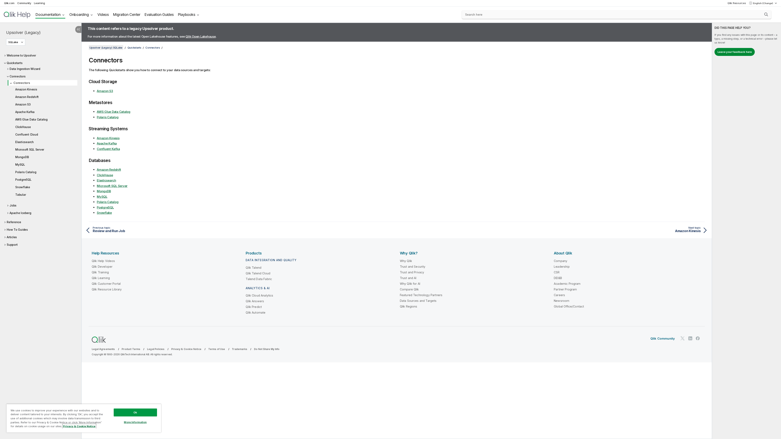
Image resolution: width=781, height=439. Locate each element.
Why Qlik (406, 261)
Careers (559, 295)
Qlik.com (9, 3)
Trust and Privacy (412, 272)
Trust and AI (408, 278)
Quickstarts (14, 63)
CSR (557, 272)
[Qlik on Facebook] (698, 338)
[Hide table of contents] (78, 29)
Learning (39, 3)
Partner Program (565, 289)
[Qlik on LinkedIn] (690, 338)
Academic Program (567, 283)
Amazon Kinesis (26, 89)
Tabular (20, 194)
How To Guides (17, 229)
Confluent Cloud (26, 134)
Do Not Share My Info (266, 349)
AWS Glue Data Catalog (31, 119)
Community (24, 3)
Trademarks (239, 349)
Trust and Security (412, 266)
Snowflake (22, 187)
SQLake (13, 42)
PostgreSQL (23, 179)
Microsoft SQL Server (29, 149)
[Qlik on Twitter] (683, 338)
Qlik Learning (101, 278)
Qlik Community (662, 338)
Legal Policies (155, 349)
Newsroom (561, 300)
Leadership (562, 266)
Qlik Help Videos (103, 261)
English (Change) (763, 3)
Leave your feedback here (735, 51)
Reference (14, 222)
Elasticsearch (24, 142)
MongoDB (22, 157)
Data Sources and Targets (418, 300)
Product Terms (131, 349)
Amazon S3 (23, 104)
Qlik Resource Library (107, 289)
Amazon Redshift (26, 97)
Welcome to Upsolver (21, 55)
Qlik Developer (102, 266)
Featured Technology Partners (421, 295)
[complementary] (746, 231)
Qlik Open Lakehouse (200, 36)
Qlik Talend (253, 267)
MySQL (20, 164)
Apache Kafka (25, 112)
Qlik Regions (408, 306)
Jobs (13, 205)
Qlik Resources (737, 3)
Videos (103, 14)
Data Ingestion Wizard (25, 69)
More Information (135, 422)
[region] (84, 418)
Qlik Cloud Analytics (259, 295)
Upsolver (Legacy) (23, 32)
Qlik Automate (255, 312)
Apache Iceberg (20, 213)
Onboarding (79, 14)
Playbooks (186, 14)
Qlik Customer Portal (106, 283)
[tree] (40, 149)
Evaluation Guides (159, 14)
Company (560, 261)
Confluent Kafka (108, 149)
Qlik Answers (255, 301)
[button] (766, 14)
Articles (12, 237)
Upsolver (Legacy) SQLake (105, 47)
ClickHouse (23, 127)
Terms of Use (216, 349)
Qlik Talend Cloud (258, 273)
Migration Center (126, 14)
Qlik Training (100, 272)
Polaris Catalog (25, 172)
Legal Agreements (103, 349)
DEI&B (558, 278)
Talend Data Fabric (259, 279)
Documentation (48, 14)
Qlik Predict (254, 307)
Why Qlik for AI (410, 283)
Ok (135, 412)
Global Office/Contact (569, 306)
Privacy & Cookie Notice (186, 349)
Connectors (18, 76)
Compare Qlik (409, 289)
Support (12, 244)
